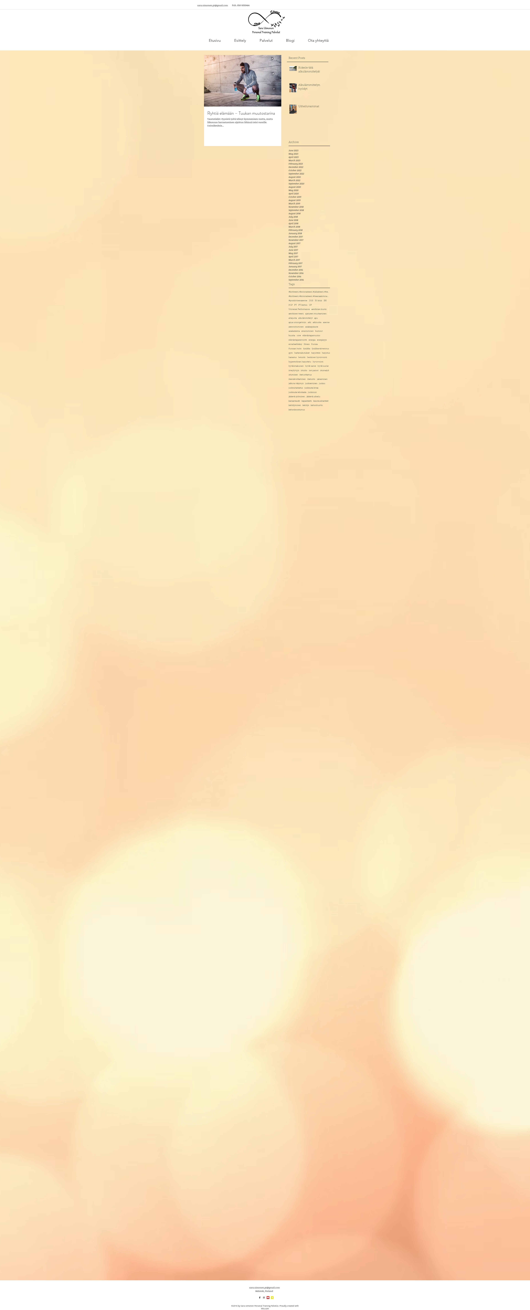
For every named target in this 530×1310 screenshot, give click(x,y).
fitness (307, 344)
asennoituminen (296, 327)
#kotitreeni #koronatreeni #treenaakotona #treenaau (309, 296)
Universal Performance (299, 309)
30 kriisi (318, 301)
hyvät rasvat (310, 366)
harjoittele (315, 353)
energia (312, 340)
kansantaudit (294, 401)
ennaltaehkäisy (295, 344)
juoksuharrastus (296, 388)
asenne (326, 323)
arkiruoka (317, 323)
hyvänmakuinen (296, 366)
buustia (292, 336)
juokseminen (311, 384)
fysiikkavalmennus (320, 349)
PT (295, 305)
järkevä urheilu (313, 397)
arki (309, 323)
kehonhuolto (317, 405)
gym (291, 353)
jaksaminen (322, 379)
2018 (311, 301)
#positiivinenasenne (298, 301)
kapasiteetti (307, 401)
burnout (319, 331)
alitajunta (293, 318)
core (299, 336)
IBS (325, 301)
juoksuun (312, 392)
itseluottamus (306, 375)
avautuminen (307, 331)
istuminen (293, 375)
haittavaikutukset (302, 353)
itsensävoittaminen (297, 379)
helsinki (301, 357)
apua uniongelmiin (297, 323)
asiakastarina (294, 331)
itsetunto (311, 379)
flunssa (314, 344)
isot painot (313, 371)
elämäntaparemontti (298, 340)
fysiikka (306, 349)
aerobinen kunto (319, 309)
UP (310, 305)
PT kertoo (302, 305)
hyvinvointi (318, 362)
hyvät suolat (323, 366)
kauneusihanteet (320, 401)
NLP (291, 305)
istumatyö (324, 371)
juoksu (322, 384)
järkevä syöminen (297, 397)
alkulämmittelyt (305, 318)
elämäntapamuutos (311, 336)
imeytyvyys (294, 371)
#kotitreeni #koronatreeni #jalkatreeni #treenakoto (309, 292)
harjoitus (326, 353)
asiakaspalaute (311, 327)
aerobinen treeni (296, 314)
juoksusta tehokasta (297, 392)
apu (316, 318)
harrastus (293, 357)
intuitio (304, 371)
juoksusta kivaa (311, 388)
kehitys (306, 405)
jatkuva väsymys (296, 384)
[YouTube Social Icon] (268, 1297)
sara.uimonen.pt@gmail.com (212, 5)
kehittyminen (295, 405)
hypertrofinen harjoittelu (300, 362)
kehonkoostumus (297, 410)
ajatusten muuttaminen (315, 314)
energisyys (322, 340)
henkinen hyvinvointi (317, 357)
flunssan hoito (295, 349)
